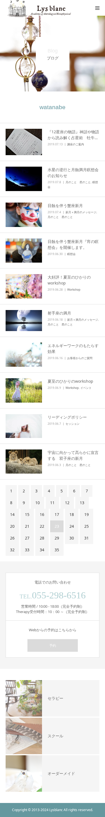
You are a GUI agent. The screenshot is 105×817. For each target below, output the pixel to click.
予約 (52, 645)
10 (37, 502)
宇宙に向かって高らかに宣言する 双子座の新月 (73, 455)
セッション (73, 424)
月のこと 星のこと (78, 182)
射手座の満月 (59, 313)
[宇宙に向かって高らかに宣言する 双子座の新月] (24, 461)
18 (71, 514)
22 (42, 526)
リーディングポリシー (67, 417)
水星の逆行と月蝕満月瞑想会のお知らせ (73, 172)
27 (27, 538)
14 (12, 514)
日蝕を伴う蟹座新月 (65, 205)
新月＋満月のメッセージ (81, 212)
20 (12, 526)
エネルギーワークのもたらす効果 (73, 348)
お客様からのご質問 (79, 358)
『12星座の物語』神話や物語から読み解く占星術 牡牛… (73, 134)
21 (27, 526)
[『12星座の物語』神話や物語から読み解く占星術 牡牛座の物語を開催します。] (24, 142)
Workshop (73, 290)
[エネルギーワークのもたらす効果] (24, 355)
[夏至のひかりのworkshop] (24, 390)
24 (71, 526)
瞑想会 (71, 254)
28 (42, 538)
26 (12, 538)
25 (86, 526)
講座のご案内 (75, 144)
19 (86, 514)
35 (57, 549)
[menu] (97, 8)
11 (52, 502)
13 (82, 502)
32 (12, 549)
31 (86, 538)
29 (57, 538)
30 (71, 538)
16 (42, 514)
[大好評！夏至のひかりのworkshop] (24, 286)
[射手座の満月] (24, 320)
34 (42, 549)
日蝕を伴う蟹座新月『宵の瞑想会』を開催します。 (73, 244)
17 (57, 514)
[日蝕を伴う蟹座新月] (24, 215)
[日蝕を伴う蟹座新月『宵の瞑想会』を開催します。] (24, 250)
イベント (86, 388)
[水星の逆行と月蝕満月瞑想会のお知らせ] (24, 179)
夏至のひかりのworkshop (70, 381)
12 (67, 502)
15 (27, 514)
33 (27, 549)
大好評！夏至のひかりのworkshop (69, 280)
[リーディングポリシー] (24, 426)
